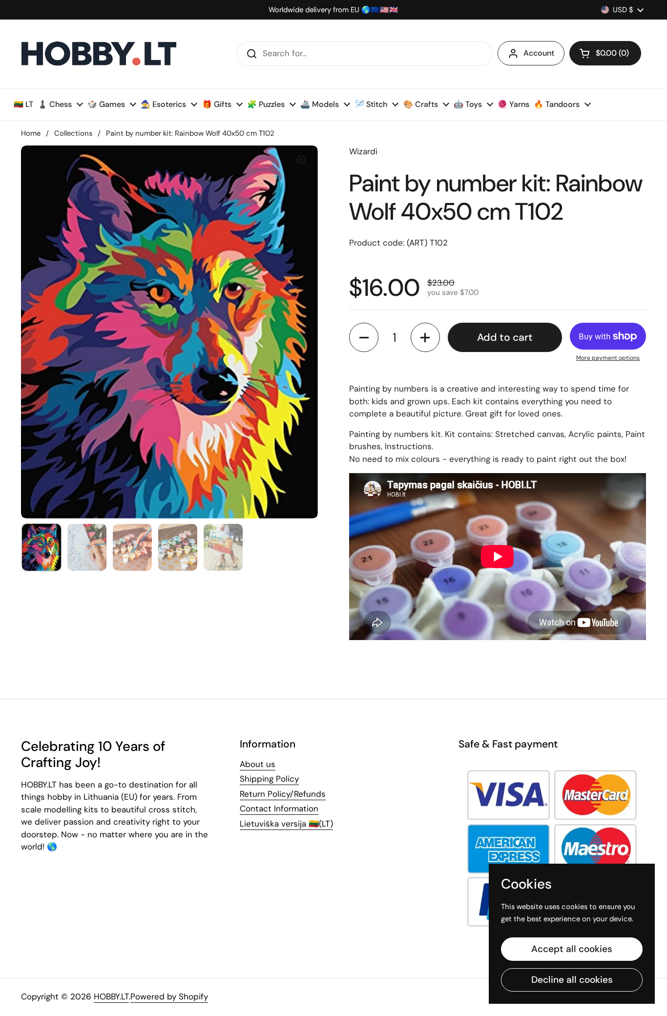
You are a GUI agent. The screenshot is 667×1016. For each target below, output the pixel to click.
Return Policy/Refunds (283, 793)
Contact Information (279, 808)
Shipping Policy (269, 778)
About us (257, 764)
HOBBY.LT (111, 996)
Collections (73, 133)
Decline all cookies (572, 980)
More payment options (608, 358)
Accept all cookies (571, 949)
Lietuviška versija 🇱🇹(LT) (286, 823)
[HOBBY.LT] (99, 53)
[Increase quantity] (425, 337)
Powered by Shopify (169, 996)
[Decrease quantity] (363, 337)
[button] (605, 53)
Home (31, 133)
